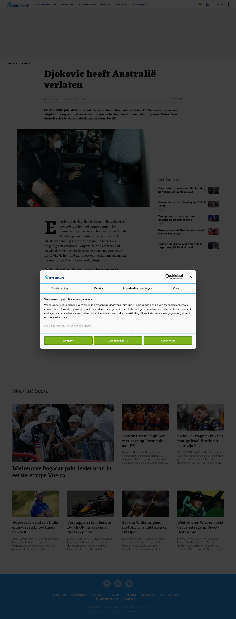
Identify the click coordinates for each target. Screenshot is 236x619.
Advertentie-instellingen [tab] (137, 288)
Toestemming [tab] (59, 288)
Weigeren (68, 340)
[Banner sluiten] (191, 276)
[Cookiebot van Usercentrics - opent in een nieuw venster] (168, 276)
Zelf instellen (116, 340)
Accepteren (168, 340)
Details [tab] (98, 288)
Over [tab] (176, 288)
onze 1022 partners (64, 304)
